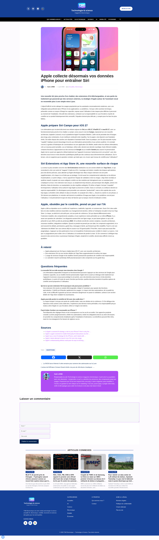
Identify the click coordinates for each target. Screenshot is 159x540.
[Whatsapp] (105, 357)
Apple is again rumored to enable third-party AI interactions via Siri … (67, 334)
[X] (79, 357)
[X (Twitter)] (28, 9)
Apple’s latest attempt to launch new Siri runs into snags (63, 338)
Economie (112, 19)
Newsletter (126, 8)
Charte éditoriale (121, 507)
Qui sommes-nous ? (54, 19)
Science (91, 19)
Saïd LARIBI (51, 87)
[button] (120, 19)
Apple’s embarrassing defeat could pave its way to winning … (65, 340)
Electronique (80, 19)
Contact (94, 503)
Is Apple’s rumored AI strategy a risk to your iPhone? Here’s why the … (68, 331)
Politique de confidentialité (123, 503)
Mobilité (103, 19)
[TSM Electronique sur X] (25, 523)
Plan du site (119, 510)
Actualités (68, 19)
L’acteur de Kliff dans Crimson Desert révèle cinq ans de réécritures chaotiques (66, 367)
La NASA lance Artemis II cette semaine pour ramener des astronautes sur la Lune (70, 363)
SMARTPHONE (50, 350)
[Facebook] (33, 9)
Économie (70, 516)
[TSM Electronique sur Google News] (35, 523)
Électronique (71, 510)
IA (96, 19)
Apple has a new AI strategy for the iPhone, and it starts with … (65, 336)
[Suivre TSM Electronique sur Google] (43, 9)
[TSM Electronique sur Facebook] (30, 523)
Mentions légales (121, 500)
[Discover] (38, 9)
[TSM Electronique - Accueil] (32, 501)
